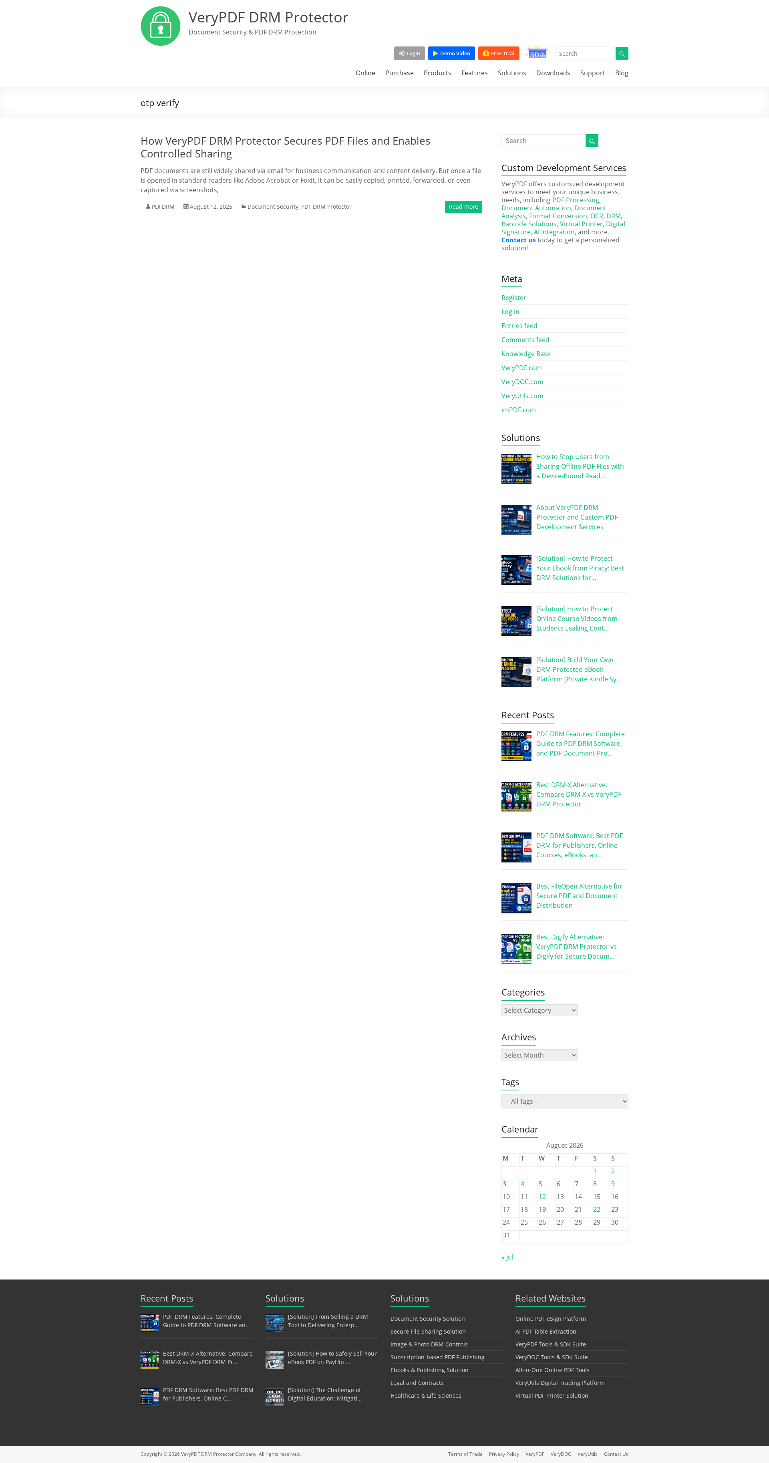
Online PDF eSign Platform (550, 1318)
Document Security (273, 206)
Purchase (399, 73)
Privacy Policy (504, 1454)
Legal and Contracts (417, 1382)
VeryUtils (588, 1454)
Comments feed (525, 339)
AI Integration (554, 232)
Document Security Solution (428, 1318)
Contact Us (616, 1454)
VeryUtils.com (522, 395)
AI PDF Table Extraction (545, 1331)
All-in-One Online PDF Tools (552, 1370)
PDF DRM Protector (326, 206)
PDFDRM (163, 206)
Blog (621, 73)
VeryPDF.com (521, 367)
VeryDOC (561, 1454)
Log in (510, 311)
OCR (596, 216)
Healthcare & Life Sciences (426, 1395)
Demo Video (455, 53)
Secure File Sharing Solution (428, 1331)
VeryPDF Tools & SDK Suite (550, 1344)
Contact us (518, 240)
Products (437, 73)
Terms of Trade (465, 1454)
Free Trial (503, 53)
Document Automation (536, 208)
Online (365, 73)
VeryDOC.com (522, 381)
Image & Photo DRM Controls (429, 1344)
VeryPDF (534, 1454)
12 (542, 1196)
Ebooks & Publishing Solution (430, 1370)
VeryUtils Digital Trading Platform (560, 1382)
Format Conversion (558, 216)
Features (474, 73)
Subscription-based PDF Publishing (438, 1357)
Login (413, 53)
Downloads (553, 73)
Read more (463, 206)
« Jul (507, 1257)
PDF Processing (575, 199)
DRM (613, 216)
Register (513, 297)
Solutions (512, 73)
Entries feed (519, 325)
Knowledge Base (526, 353)
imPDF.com (518, 409)
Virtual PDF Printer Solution (551, 1395)
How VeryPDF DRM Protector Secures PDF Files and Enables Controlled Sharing (285, 147)
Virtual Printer (581, 224)
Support (592, 73)
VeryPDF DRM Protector (268, 17)
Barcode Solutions (529, 224)
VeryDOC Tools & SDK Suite (551, 1357)
